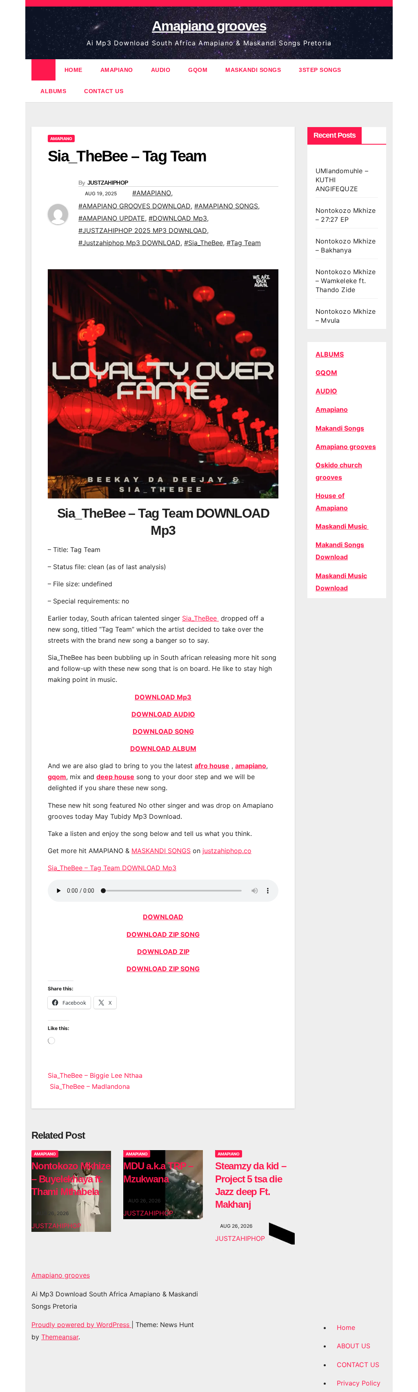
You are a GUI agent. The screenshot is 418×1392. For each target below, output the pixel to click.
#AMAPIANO (151, 193)
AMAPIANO (116, 70)
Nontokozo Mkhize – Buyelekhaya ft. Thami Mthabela (70, 1178)
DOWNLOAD (163, 917)
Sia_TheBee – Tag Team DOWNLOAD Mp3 (112, 868)
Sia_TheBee (200, 618)
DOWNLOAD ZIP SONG (163, 934)
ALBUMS (53, 91)
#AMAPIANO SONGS (226, 206)
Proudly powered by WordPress (81, 1325)
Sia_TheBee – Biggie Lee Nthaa (95, 1075)
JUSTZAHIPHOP (107, 182)
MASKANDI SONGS (253, 70)
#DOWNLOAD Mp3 (178, 218)
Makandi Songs (340, 428)
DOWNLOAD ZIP (163, 951)
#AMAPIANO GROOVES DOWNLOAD (134, 206)
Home (346, 1327)
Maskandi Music (342, 526)
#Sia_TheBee (203, 243)
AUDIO (161, 70)
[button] (380, 80)
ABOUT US (353, 1346)
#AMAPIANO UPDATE (111, 218)
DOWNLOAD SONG (163, 731)
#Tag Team (244, 243)
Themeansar (59, 1337)
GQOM (197, 70)
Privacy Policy (358, 1383)
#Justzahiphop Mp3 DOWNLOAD (129, 243)
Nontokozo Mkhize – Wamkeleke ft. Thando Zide (346, 281)
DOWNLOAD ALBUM (163, 748)
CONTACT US (103, 91)
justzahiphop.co (226, 851)
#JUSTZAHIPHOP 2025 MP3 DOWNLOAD (142, 230)
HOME (73, 70)
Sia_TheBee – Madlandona (89, 1086)
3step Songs (320, 70)
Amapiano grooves (209, 26)
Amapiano (332, 409)
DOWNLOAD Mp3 (163, 697)
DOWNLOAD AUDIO (163, 714)
